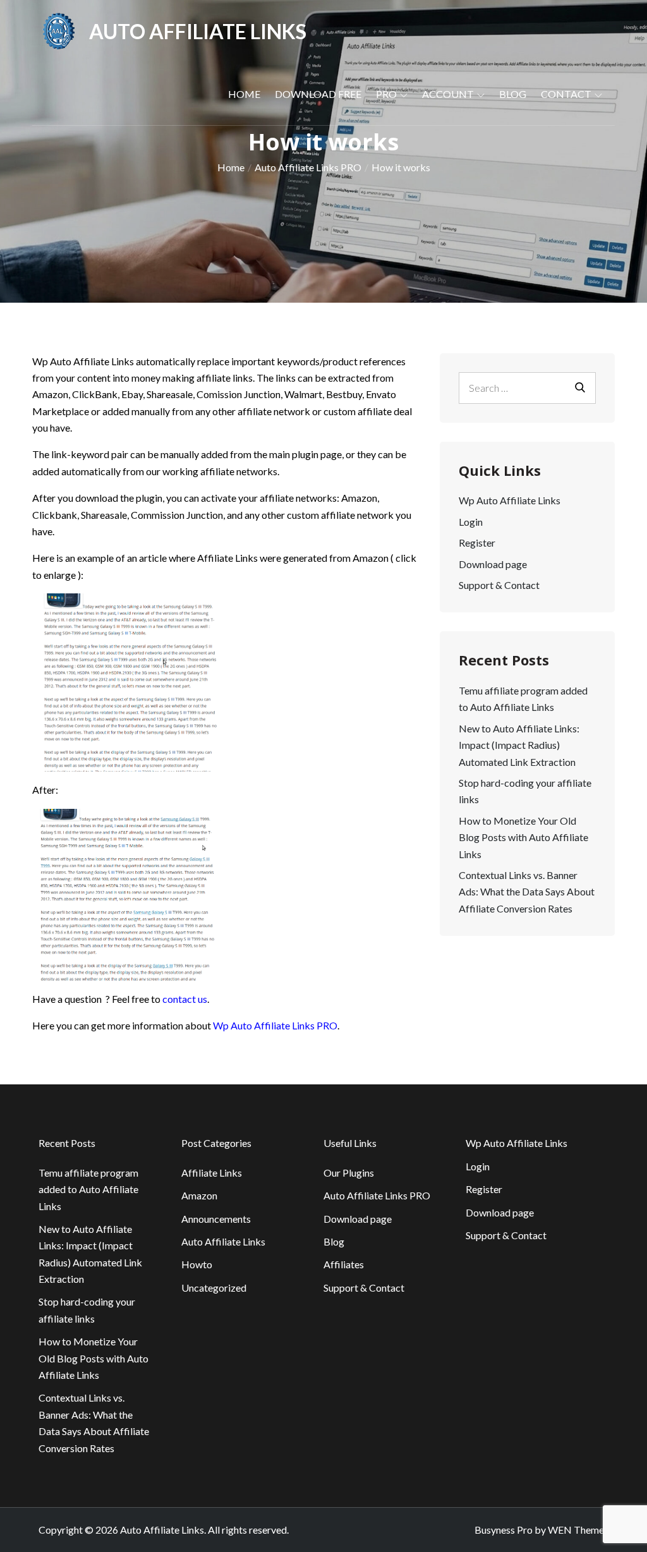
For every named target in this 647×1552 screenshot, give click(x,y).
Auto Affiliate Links (197, 31)
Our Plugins (349, 1173)
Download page (493, 564)
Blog (512, 94)
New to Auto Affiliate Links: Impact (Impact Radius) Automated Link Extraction (519, 745)
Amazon (199, 1195)
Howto (196, 1264)
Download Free (318, 94)
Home (244, 94)
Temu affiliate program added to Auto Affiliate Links (88, 1189)
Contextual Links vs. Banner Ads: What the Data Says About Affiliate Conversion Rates (527, 891)
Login (471, 522)
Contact (566, 94)
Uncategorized (213, 1288)
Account (448, 94)
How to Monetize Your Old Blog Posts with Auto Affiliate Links (523, 837)
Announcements (216, 1219)
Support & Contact (499, 585)
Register (477, 543)
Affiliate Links (211, 1173)
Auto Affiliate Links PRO (377, 1195)
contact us (184, 999)
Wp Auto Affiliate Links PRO (275, 1025)
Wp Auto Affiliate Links (509, 500)
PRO (386, 94)
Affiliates (344, 1264)
